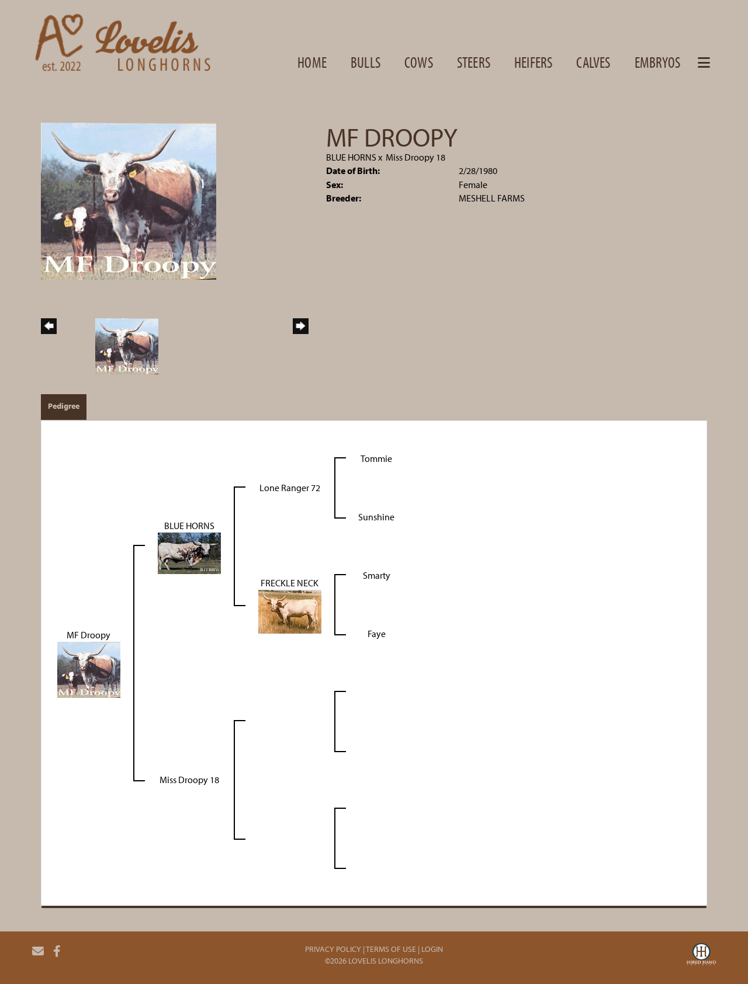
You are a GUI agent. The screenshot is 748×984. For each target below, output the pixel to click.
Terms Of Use (391, 949)
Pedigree (63, 406)
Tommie (376, 458)
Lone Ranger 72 (289, 487)
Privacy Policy (333, 949)
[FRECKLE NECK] (289, 610)
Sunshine (376, 517)
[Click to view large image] (128, 200)
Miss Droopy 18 (415, 157)
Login (432, 949)
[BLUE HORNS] (189, 552)
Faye (377, 633)
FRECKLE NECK (289, 583)
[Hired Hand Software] (701, 956)
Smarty (376, 575)
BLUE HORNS (351, 157)
